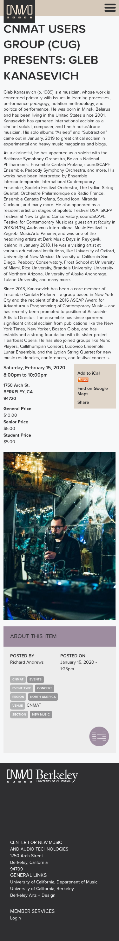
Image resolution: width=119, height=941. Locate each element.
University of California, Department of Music (53, 882)
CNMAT (34, 705)
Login (15, 918)
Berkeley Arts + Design (33, 895)
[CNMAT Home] (19, 15)
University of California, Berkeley (42, 888)
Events (36, 679)
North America (43, 697)
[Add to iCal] (83, 379)
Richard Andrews (27, 662)
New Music (41, 715)
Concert (44, 688)
